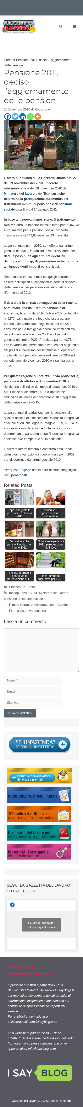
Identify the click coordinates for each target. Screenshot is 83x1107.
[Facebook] (7, 116)
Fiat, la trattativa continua (27, 611)
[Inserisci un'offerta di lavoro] (39, 753)
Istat (23, 313)
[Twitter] (15, 116)
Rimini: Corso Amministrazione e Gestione (39, 605)
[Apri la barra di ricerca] (61, 27)
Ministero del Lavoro (53, 593)
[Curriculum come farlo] (39, 801)
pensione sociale (31, 599)
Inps (24, 593)
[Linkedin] (22, 116)
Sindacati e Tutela (22, 587)
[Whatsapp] (30, 116)
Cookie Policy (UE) (21, 967)
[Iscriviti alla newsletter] (39, 782)
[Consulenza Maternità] (39, 858)
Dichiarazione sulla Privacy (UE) (31, 974)
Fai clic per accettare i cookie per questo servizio (42, 925)
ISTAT (33, 593)
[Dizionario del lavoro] (39, 839)
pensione (10, 599)
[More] (37, 116)
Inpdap (28, 261)
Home (8, 60)
